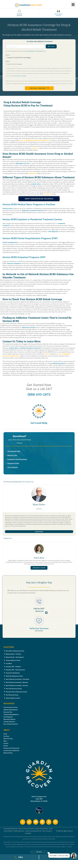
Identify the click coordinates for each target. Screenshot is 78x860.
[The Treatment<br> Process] (58, 11)
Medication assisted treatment (32, 210)
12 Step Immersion (9, 721)
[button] (73, 4)
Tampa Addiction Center (13, 660)
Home (5, 734)
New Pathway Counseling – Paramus (17, 685)
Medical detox (7, 208)
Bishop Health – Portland (13, 654)
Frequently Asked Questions (17, 459)
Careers (6, 743)
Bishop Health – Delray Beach (15, 657)
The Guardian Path (13, 451)
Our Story (6, 736)
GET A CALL (51, 46)
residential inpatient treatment (30, 348)
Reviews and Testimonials (11, 748)
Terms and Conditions (16, 75)
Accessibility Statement (10, 829)
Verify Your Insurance (39, 628)
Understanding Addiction (11, 714)
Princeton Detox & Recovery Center (16, 692)
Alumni (6, 746)
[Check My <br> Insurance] (19, 11)
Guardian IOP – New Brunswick (15, 670)
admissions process (28, 327)
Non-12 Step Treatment (11, 724)
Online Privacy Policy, (43, 839)
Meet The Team (8, 738)
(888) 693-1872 (39, 394)
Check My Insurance (19, 14)
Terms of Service (39, 51)
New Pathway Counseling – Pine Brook (17, 679)
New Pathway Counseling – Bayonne (17, 682)
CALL (20, 857)
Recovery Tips (12, 455)
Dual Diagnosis (8, 717)
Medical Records (19, 831)
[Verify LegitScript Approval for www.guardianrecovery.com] (39, 813)
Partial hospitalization (10, 242)
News (5, 741)
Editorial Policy (8, 753)
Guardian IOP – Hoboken (13, 666)
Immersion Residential (13, 673)
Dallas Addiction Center (13, 698)
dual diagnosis (53, 231)
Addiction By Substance (11, 710)
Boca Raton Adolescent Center (15, 651)
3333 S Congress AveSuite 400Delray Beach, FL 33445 (39, 799)
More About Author (39, 567)
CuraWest (9, 663)
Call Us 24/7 (39, 608)
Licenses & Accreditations (11, 750)
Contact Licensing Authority (33, 831)
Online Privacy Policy (41, 829)
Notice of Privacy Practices (27, 829)
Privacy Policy (31, 51)
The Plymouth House (12, 695)
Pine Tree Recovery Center (14, 688)
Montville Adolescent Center (14, 676)
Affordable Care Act (22, 163)
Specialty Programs (9, 719)
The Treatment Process (58, 14)
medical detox (36, 184)
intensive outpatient (14, 263)
